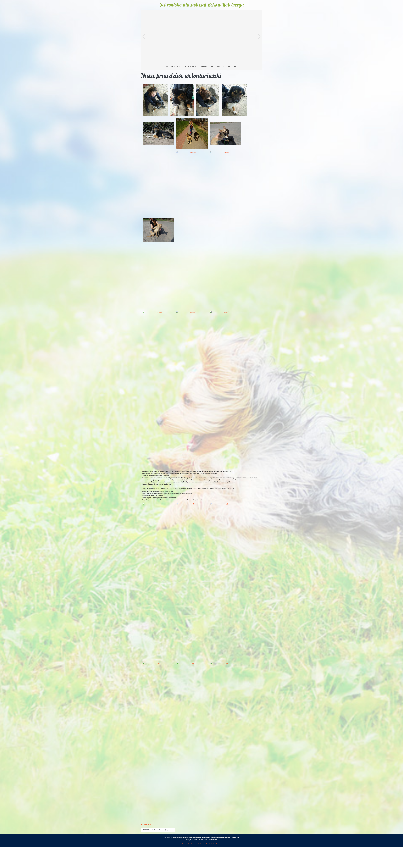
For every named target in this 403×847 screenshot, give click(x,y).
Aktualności (146, 824)
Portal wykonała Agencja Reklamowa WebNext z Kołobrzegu (201, 844)
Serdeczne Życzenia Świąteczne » (163, 830)
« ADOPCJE (145, 830)
